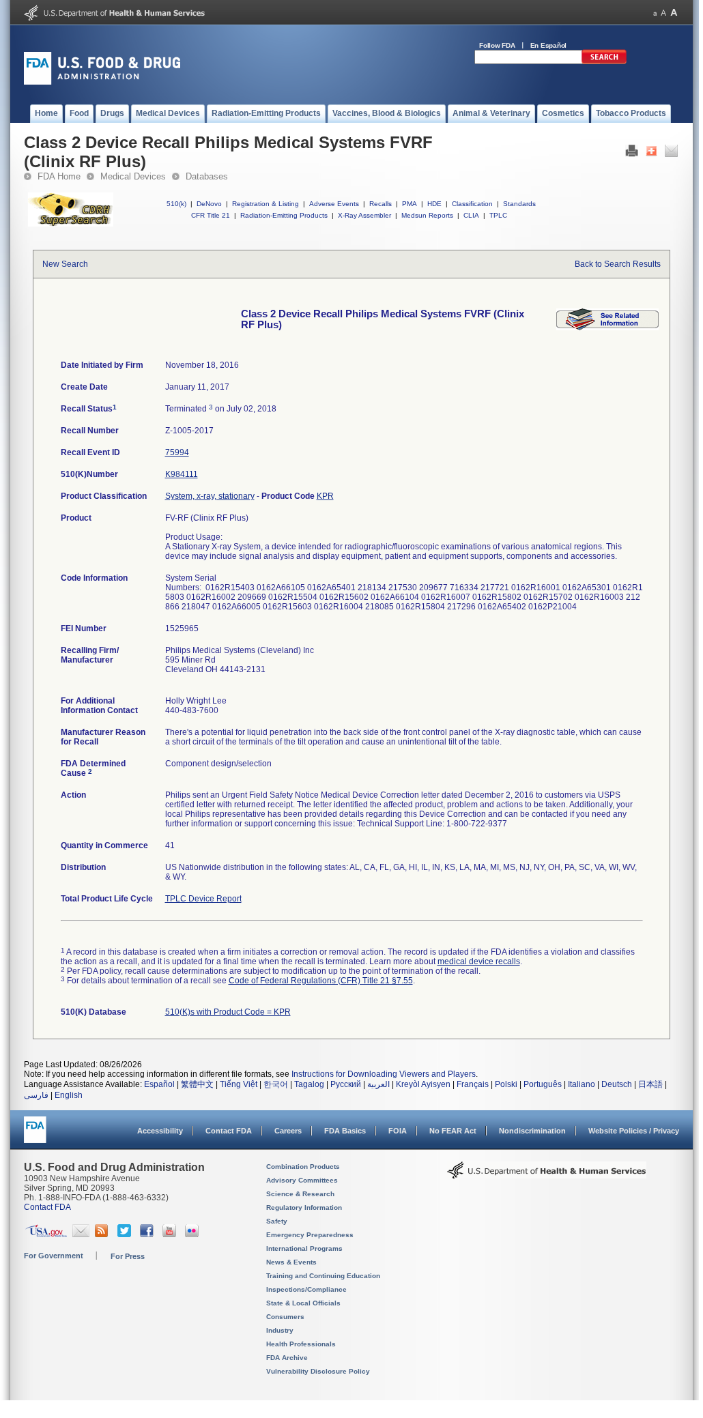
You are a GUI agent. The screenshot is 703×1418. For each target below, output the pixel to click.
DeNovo (209, 203)
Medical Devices (133, 176)
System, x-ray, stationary (210, 496)
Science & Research (300, 1194)
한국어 (275, 1084)
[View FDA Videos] (171, 1234)
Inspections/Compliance (306, 1289)
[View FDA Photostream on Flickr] (193, 1234)
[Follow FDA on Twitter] (125, 1234)
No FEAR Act (452, 1131)
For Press (128, 1256)
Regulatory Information (304, 1207)
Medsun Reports (427, 215)
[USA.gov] (46, 1234)
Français (473, 1084)
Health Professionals (301, 1344)
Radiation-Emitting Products (284, 215)
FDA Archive (287, 1357)
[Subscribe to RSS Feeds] (103, 1234)
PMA (409, 203)
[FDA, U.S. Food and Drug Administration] (102, 82)
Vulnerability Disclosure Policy (318, 1371)
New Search (65, 264)
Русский (345, 1084)
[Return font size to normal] (663, 13)
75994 (177, 452)
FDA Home (59, 176)
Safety (276, 1221)
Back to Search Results (618, 264)
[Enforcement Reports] (607, 327)
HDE (434, 203)
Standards (519, 203)
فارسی (36, 1095)
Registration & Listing (265, 203)
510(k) (176, 203)
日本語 (650, 1084)
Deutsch (616, 1084)
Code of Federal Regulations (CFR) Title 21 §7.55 (321, 980)
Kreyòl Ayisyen (423, 1084)
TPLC (498, 215)
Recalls (380, 203)
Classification (472, 203)
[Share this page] (651, 154)
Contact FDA (228, 1131)
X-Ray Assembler (364, 215)
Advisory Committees (302, 1180)
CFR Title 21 (210, 215)
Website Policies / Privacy (633, 1131)
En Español (548, 45)
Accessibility (160, 1131)
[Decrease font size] (655, 13)
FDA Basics (345, 1131)
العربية (378, 1084)
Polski (506, 1084)
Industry (279, 1330)
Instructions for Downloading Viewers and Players (383, 1074)
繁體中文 (197, 1084)
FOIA (397, 1131)
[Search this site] (604, 61)
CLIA (471, 215)
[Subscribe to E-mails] (80, 1234)
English (69, 1095)
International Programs (304, 1248)
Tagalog (309, 1084)
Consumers (285, 1316)
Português (542, 1084)
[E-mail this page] (671, 154)
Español (159, 1084)
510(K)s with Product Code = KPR (228, 1012)
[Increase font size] (674, 13)
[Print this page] (631, 154)
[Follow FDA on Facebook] (148, 1234)
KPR (325, 496)
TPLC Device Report (203, 898)
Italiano (581, 1084)
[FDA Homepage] (35, 1136)
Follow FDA (497, 45)
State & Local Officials (303, 1303)
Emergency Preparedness (310, 1235)
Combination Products (303, 1166)
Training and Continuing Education (323, 1275)
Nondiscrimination (532, 1131)
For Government (53, 1255)
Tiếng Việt (238, 1084)
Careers (288, 1131)
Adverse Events (334, 203)
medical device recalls (478, 961)
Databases (207, 176)
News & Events (291, 1262)
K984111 (181, 474)
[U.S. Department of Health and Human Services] (114, 18)
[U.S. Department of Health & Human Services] (546, 1175)
